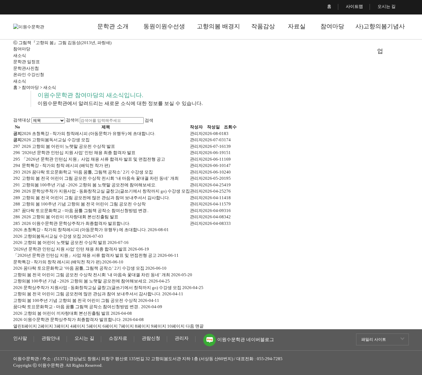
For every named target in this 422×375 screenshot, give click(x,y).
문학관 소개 (113, 26)
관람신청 (151, 338)
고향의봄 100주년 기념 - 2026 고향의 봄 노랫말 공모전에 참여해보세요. (89, 184)
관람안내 (51, 338)
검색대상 (21, 120)
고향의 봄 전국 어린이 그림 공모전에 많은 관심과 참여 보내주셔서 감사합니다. (96, 197)
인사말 (20, 338)
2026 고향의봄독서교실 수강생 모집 (56, 139)
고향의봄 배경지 (218, 26)
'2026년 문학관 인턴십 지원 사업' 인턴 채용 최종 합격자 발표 (79, 152)
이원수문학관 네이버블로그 (245, 338)
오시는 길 (386, 6)
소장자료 (118, 338)
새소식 (19, 55)
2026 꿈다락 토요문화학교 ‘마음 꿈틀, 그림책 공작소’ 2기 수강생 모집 (87, 172)
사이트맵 (354, 6)
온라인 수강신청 (28, 74)
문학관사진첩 (26, 68)
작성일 (213, 126)
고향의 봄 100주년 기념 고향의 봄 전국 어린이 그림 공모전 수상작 (84, 203)
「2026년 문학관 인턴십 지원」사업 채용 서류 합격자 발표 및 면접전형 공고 (93, 159)
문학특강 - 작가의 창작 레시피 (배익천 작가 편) (66, 165)
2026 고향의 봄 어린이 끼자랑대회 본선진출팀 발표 (70, 216)
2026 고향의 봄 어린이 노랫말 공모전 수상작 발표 (68, 146)
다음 (190, 326)
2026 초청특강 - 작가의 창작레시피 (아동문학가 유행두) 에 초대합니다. (88, 133)
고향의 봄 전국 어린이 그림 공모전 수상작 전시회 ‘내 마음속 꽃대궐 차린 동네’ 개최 (100, 178)
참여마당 (332, 26)
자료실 (297, 26)
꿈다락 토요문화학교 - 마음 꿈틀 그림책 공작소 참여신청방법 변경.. (85, 210)
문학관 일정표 (26, 61)
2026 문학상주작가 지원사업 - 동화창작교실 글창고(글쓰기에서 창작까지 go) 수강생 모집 (106, 191)
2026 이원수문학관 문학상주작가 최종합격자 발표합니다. (76, 223)
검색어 (72, 120)
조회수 (230, 126)
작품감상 (263, 26)
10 (176, 326)
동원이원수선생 (164, 26)
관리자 (182, 338)
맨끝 (199, 326)
